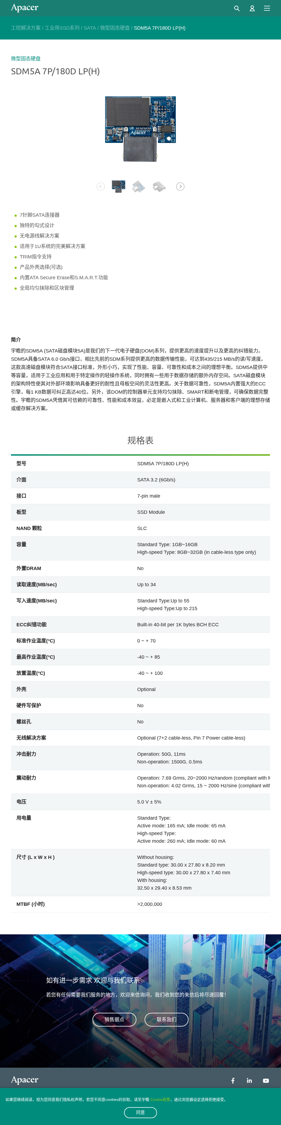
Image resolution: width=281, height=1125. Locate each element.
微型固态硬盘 (115, 28)
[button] (180, 186)
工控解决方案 (26, 28)
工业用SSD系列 (62, 28)
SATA (90, 28)
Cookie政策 (160, 1099)
